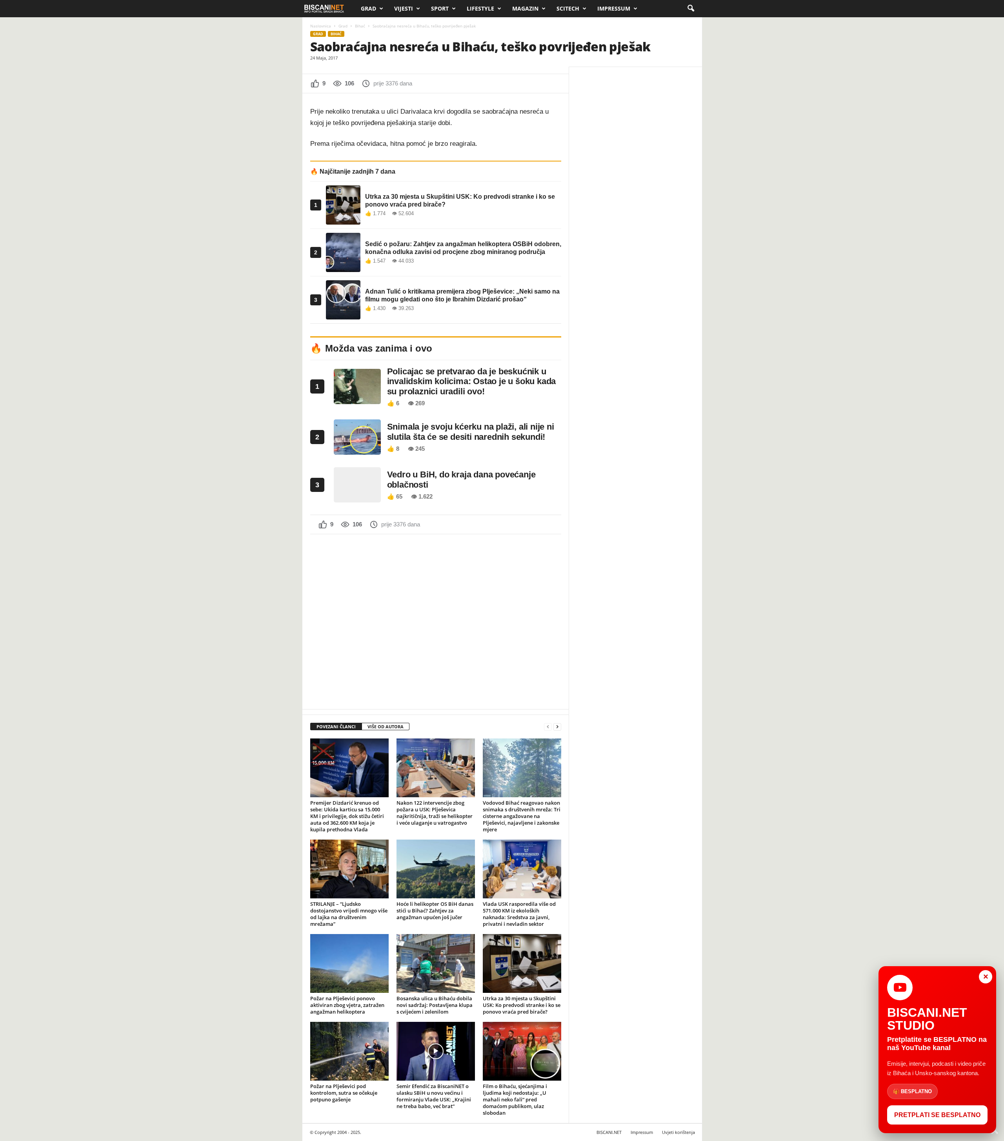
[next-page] (557, 727)
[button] (690, 8)
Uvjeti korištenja (678, 1132)
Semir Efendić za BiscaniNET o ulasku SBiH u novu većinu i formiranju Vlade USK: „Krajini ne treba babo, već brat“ (434, 1096)
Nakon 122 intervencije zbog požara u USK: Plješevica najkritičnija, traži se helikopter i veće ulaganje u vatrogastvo (435, 812)
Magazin (525, 8)
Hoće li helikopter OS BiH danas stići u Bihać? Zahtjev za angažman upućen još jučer (435, 910)
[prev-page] (548, 727)
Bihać (360, 26)
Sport (440, 8)
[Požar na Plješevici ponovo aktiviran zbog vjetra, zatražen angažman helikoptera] (349, 963)
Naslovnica (320, 26)
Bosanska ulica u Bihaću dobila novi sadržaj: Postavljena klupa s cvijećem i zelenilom (435, 1005)
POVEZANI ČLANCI (336, 726)
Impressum (613, 8)
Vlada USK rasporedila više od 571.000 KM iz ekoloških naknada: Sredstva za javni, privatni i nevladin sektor (519, 913)
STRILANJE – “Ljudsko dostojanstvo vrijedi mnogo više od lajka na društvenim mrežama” (348, 913)
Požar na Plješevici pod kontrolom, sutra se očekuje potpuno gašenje (343, 1093)
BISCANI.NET (609, 1132)
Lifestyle (480, 8)
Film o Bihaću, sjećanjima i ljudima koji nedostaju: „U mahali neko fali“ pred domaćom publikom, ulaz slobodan (515, 1099)
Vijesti (403, 8)
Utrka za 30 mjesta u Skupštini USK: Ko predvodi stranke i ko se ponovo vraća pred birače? (521, 1005)
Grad (368, 8)
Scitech (568, 8)
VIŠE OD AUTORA (385, 726)
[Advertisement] (435, 620)
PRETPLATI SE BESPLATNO (937, 1115)
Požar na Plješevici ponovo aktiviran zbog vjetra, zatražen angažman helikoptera (347, 1005)
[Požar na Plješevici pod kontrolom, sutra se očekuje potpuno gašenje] (349, 1051)
